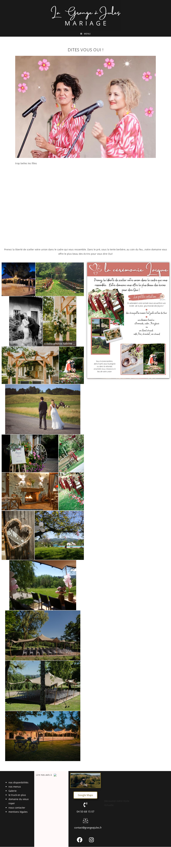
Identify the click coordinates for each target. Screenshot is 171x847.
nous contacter (17, 807)
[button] (85, 795)
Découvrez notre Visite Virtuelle (116, 803)
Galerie (13, 790)
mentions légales (18, 811)
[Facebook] (79, 839)
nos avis (45, 774)
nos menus (15, 786)
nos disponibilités (18, 782)
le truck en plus (17, 795)
